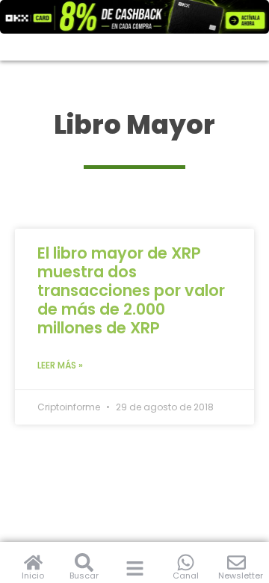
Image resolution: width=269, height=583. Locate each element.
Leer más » (60, 365)
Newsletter (240, 576)
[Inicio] (33, 562)
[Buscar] (84, 562)
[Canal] (185, 562)
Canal (186, 576)
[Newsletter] (236, 562)
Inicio (33, 576)
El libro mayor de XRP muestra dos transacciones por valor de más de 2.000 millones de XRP (131, 290)
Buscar (84, 576)
